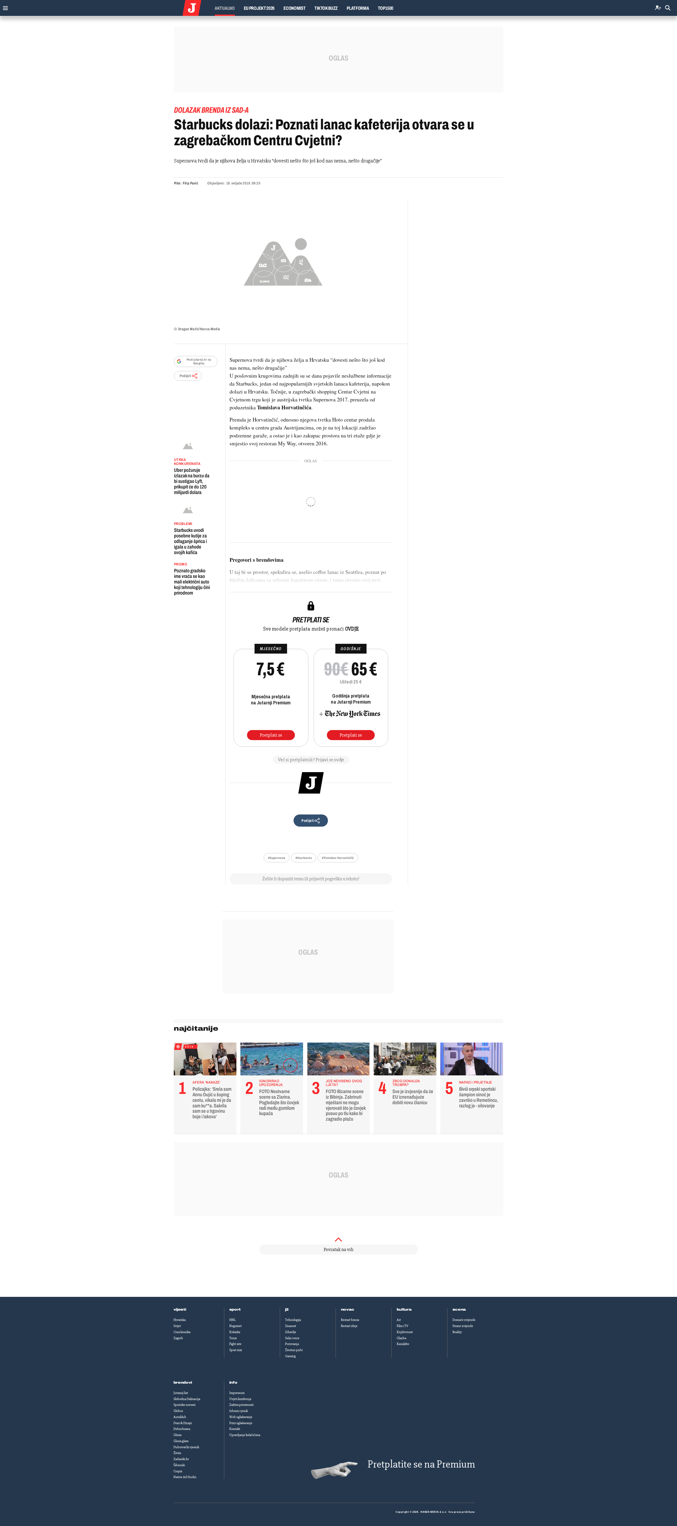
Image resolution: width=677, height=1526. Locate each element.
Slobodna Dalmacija (186, 1399)
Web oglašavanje (240, 1417)
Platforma (358, 8)
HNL (232, 1320)
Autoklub (179, 1417)
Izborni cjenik (238, 1411)
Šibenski (179, 1465)
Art (399, 1320)
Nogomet (235, 1326)
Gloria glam (181, 1441)
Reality (457, 1332)
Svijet (177, 1326)
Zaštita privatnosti (241, 1405)
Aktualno (225, 8)
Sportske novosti (184, 1405)
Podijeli (185, 376)
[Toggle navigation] (4, 7)
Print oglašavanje (240, 1423)
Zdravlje (290, 1332)
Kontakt (234, 1429)
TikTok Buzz (326, 8)
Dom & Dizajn (182, 1423)
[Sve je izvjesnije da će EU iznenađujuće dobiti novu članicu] (405, 1060)
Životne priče (294, 1350)
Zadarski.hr (181, 1459)
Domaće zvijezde (463, 1320)
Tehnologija (293, 1320)
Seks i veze (292, 1338)
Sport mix (235, 1350)
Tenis (233, 1338)
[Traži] (668, 8)
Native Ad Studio (184, 1477)
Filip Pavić (190, 183)
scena (459, 1309)
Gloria (177, 1435)
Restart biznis (350, 1320)
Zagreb (178, 1338)
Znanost (290, 1326)
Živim (177, 1453)
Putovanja (292, 1344)
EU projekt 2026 (259, 8)
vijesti (179, 1309)
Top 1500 (385, 8)
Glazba (401, 1338)
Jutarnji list (180, 1393)
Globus (178, 1411)
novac (348, 1309)
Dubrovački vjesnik (186, 1447)
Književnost (405, 1332)
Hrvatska (179, 1320)
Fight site (235, 1344)
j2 (287, 1309)
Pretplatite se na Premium (421, 1464)
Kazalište (403, 1344)
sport (235, 1309)
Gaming (290, 1356)
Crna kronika (181, 1332)
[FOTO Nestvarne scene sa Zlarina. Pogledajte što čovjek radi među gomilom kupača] (271, 1060)
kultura (404, 1309)
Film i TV (402, 1326)
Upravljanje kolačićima (244, 1435)
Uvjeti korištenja (240, 1399)
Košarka (234, 1332)
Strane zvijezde (462, 1326)
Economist (294, 8)
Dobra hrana (181, 1429)
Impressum (237, 1393)
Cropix (177, 1471)
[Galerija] (283, 260)
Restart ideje (349, 1326)
